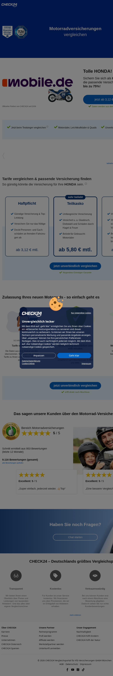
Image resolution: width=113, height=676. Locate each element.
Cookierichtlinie (28, 363)
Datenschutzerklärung (31, 361)
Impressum (86, 363)
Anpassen (38, 355)
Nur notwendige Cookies (81, 313)
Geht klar (74, 355)
